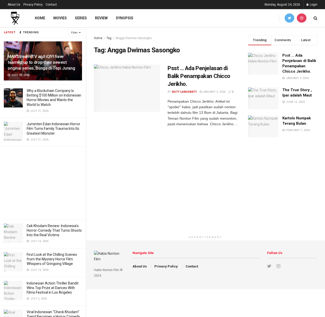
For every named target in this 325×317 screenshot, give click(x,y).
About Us (14, 4)
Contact (51, 4)
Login (313, 4)
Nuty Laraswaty (184, 91)
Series (81, 18)
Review (101, 18)
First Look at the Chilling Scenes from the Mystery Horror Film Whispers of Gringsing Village (52, 259)
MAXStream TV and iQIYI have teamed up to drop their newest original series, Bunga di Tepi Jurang (41, 62)
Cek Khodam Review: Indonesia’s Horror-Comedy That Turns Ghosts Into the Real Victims (54, 230)
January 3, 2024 (213, 91)
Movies (60, 18)
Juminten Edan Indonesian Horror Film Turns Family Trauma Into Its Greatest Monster (53, 128)
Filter (74, 32)
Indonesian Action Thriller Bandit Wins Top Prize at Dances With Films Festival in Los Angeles (52, 287)
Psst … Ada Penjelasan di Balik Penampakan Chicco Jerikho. (199, 76)
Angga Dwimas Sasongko (134, 38)
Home (40, 18)
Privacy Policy (33, 4)
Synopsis (124, 18)
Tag (108, 38)
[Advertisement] (43, 182)
